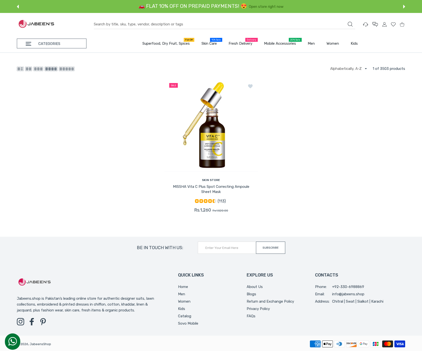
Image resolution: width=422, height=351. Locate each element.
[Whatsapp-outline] (12, 341)
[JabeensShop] (36, 24)
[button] (18, 7)
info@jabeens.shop (348, 294)
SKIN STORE (211, 180)
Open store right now (181, 6)
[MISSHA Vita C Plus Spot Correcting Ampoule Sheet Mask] (211, 125)
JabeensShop (40, 344)
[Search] (350, 24)
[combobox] (224, 24)
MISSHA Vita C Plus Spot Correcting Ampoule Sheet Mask (211, 189)
